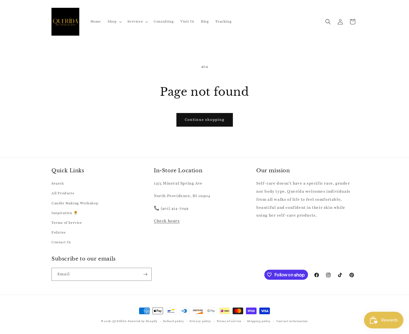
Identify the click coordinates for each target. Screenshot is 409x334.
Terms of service (229, 321)
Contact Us (61, 242)
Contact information (292, 321)
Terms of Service (66, 222)
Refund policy (173, 321)
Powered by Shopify (143, 321)
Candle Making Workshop (74, 203)
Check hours (167, 221)
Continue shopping (205, 119)
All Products (62, 193)
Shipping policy (259, 321)
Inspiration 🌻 (64, 213)
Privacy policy (200, 321)
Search (57, 183)
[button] (114, 21)
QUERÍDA (119, 321)
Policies (58, 232)
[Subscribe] (145, 274)
